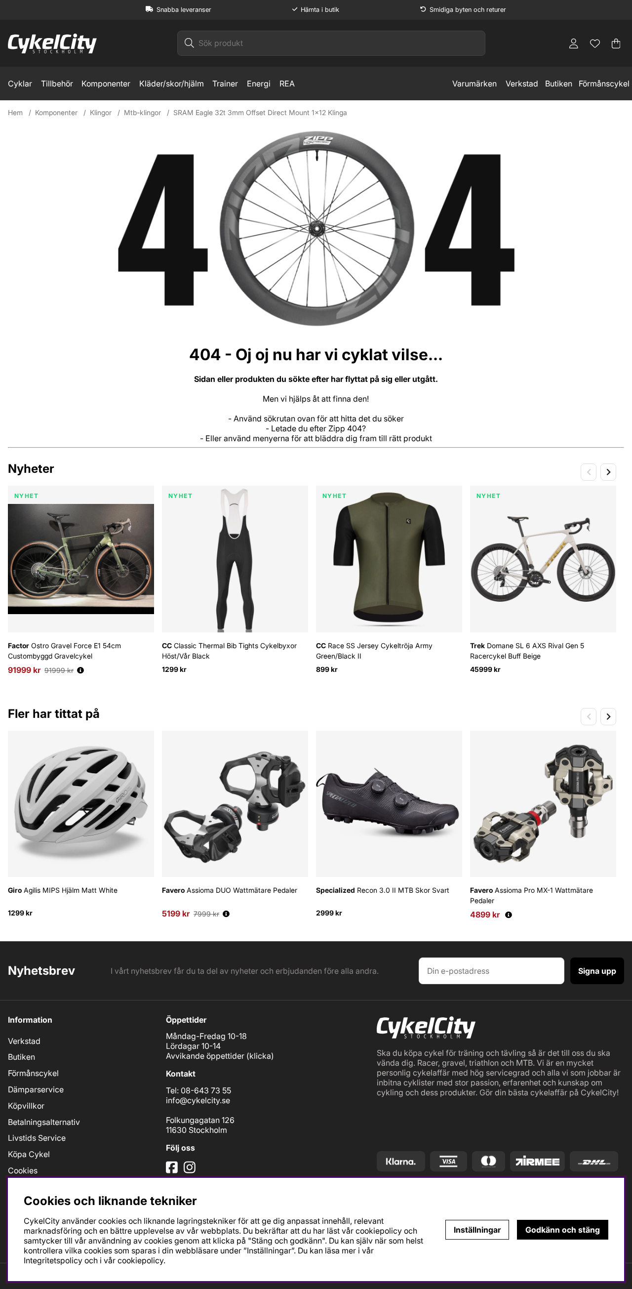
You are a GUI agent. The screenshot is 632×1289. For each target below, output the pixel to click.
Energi (259, 83)
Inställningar (477, 1230)
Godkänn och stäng (562, 1230)
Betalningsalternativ (44, 1122)
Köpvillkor (26, 1106)
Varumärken (474, 83)
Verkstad (522, 83)
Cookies (23, 1170)
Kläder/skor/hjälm (171, 83)
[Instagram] (191, 1171)
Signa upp (597, 971)
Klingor (101, 112)
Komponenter (105, 83)
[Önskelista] (595, 43)
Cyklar (20, 83)
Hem (15, 112)
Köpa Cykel (29, 1154)
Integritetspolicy (53, 1260)
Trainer (225, 83)
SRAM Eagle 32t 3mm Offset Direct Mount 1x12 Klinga (260, 112)
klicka (260, 1056)
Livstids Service (37, 1138)
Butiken (558, 83)
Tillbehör (57, 83)
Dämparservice (36, 1089)
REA (287, 83)
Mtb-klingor (142, 112)
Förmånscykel (604, 83)
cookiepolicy (140, 1260)
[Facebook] (173, 1171)
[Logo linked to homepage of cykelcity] (52, 43)
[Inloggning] (573, 43)
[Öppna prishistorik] (80, 670)
